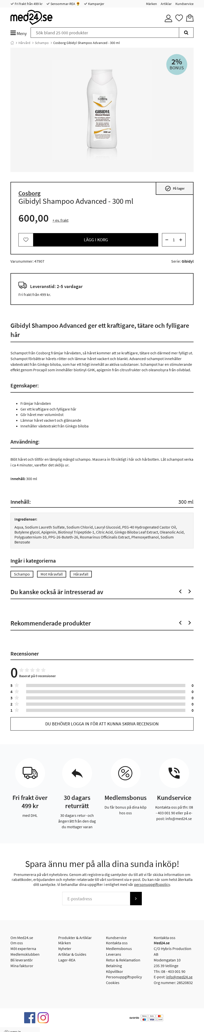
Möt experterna (23, 948)
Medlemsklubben (25, 954)
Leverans (113, 954)
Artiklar (166, 3)
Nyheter (64, 948)
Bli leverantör (21, 959)
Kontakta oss (117, 942)
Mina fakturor (21, 965)
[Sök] (186, 32)
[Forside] (12, 43)
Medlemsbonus (119, 948)
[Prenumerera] (136, 898)
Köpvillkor (114, 971)
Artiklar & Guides (72, 954)
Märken (151, 3)
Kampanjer (95, 3)
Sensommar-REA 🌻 (65, 3)
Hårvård (24, 43)
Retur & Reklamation (123, 959)
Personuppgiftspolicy (124, 976)
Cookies (112, 982)
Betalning (114, 965)
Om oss (16, 942)
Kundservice (184, 3)
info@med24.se (179, 976)
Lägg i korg (96, 240)
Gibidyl (188, 261)
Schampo (42, 43)
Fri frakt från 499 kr (28, 3)
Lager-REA (66, 959)
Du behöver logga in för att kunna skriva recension (102, 724)
